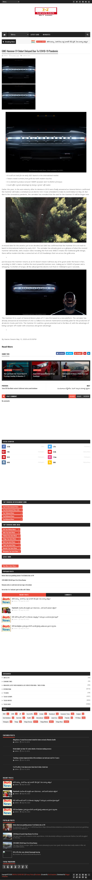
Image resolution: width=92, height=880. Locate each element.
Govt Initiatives (7, 718)
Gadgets (78, 714)
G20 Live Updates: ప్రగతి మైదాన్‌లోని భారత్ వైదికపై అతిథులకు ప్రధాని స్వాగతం (34, 626)
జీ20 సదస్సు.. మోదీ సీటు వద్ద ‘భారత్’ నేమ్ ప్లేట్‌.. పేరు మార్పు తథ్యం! (52, 41)
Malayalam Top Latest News (10, 551)
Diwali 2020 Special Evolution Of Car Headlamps (44, 375)
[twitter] (77, 1)
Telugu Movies (86, 41)
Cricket (41, 714)
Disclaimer (38, 874)
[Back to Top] (89, 874)
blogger (72, 396)
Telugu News (26, 41)
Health (29, 718)
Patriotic (67, 718)
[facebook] (74, 1)
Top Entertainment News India (11, 510)
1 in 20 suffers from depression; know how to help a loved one (30, 767)
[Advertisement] (46, 25)
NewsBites (46, 34)
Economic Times (7, 681)
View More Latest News (9, 566)
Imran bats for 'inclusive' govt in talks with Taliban (16, 589)
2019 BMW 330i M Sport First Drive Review (14, 580)
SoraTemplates (52, 874)
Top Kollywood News (11, 519)
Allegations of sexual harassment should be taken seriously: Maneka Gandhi (34, 740)
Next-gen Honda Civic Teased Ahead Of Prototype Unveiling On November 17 (15, 375)
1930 (4, 714)
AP (20, 714)
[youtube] (86, 877)
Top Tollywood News (11, 513)
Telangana (6, 722)
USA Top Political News (10, 529)
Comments (68, 595)
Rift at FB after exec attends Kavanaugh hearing (26, 852)
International (7, 689)
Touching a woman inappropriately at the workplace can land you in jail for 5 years (36, 758)
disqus (79, 396)
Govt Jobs (18, 718)
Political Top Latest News (10, 536)
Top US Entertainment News (11, 507)
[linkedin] (89, 1)
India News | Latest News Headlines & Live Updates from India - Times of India (24, 685)
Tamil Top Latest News (10, 545)
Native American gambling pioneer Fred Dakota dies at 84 (18, 575)
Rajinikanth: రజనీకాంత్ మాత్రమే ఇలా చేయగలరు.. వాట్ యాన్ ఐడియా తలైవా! (34, 608)
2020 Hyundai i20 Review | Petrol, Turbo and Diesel (75, 375)
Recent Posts (23, 595)
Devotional (52, 714)
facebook (86, 396)
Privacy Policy (30, 874)
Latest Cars (35, 34)
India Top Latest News (10, 532)
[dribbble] (80, 1)
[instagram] (83, 1)
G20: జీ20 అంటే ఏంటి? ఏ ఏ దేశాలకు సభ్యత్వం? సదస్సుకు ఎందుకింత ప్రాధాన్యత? (35, 617)
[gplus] (80, 877)
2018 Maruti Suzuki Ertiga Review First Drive (25, 834)
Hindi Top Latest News (10, 542)
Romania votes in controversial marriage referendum (17, 585)
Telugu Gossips (7, 697)
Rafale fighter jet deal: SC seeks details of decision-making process (32, 749)
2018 (12, 714)
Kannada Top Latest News (10, 548)
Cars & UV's (6, 678)
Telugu (16, 722)
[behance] (86, 1)
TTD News (6, 693)
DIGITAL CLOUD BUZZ (18, 874)
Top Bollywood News (11, 516)
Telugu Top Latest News (10, 539)
